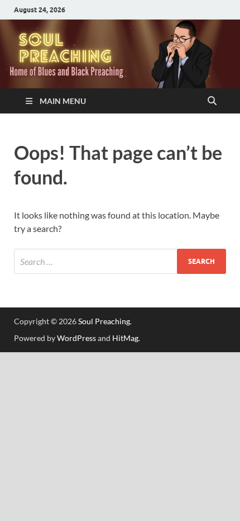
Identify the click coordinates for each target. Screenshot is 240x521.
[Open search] (212, 101)
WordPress (76, 338)
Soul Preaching (104, 321)
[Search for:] (120, 261)
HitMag (125, 338)
